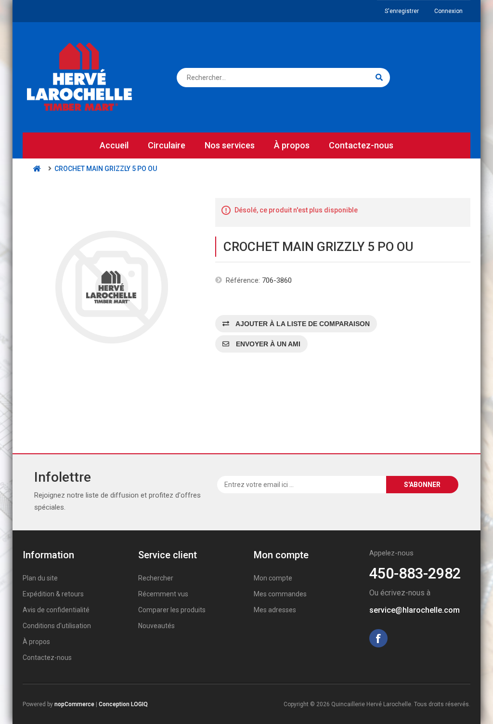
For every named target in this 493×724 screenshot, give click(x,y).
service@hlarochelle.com (414, 610)
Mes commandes (280, 594)
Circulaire (166, 145)
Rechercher (155, 578)
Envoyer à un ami (267, 344)
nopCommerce (74, 704)
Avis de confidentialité (56, 610)
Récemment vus (163, 594)
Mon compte (273, 578)
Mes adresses (275, 610)
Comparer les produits (172, 610)
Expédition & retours (53, 594)
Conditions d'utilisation (57, 626)
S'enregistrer (402, 11)
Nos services (230, 145)
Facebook (378, 638)
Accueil (114, 145)
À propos (292, 145)
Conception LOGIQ (123, 704)
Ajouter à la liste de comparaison (302, 324)
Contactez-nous (361, 145)
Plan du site (40, 578)
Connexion (448, 11)
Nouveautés (156, 626)
